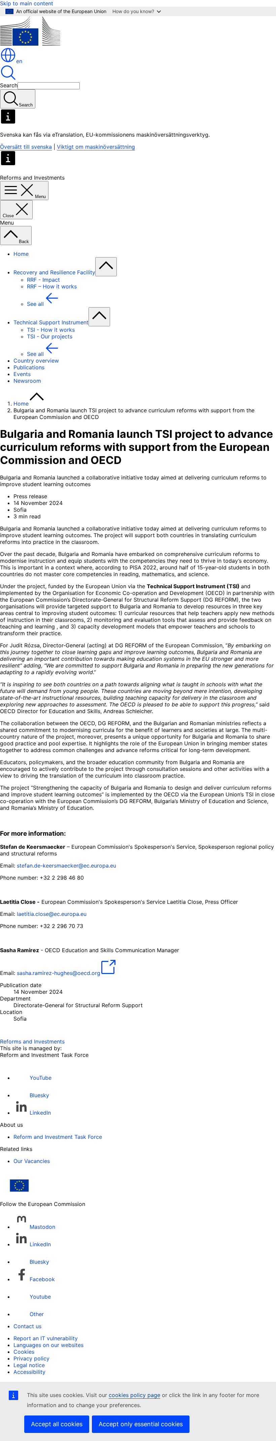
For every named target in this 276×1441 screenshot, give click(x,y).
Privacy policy (31, 1358)
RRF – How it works (52, 286)
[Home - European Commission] (30, 43)
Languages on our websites (48, 1345)
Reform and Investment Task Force (57, 1136)
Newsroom (27, 380)
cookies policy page (134, 1395)
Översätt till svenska (26, 146)
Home (21, 253)
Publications (28, 367)
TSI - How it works (51, 329)
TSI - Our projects (49, 336)
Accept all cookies (56, 1424)
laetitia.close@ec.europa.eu (52, 914)
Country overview (36, 360)
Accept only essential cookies (141, 1424)
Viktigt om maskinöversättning (96, 146)
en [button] (19, 61)
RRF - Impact (43, 279)
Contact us (27, 1326)
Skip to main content (26, 3)
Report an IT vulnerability (45, 1338)
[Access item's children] (106, 266)
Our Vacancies (31, 1161)
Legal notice (29, 1365)
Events (22, 374)
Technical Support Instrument (51, 322)
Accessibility (29, 1371)
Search (9, 85)
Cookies (23, 1351)
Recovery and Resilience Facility (54, 272)
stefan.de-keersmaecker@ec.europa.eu (66, 865)
